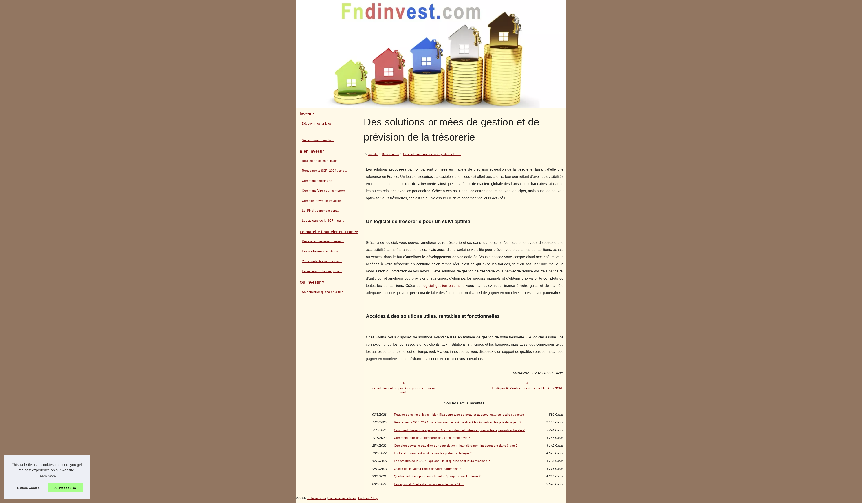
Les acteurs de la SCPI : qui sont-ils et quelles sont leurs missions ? (442, 460)
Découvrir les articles (317, 123)
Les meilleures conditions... (321, 251)
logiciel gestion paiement (443, 286)
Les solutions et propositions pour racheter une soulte (404, 390)
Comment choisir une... (318, 180)
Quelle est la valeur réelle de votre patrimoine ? (427, 468)
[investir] (431, 54)
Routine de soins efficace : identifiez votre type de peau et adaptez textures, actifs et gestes (459, 414)
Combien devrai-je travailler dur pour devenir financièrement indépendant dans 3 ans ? (455, 445)
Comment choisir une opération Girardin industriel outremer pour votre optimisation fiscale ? (459, 430)
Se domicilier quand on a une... (324, 292)
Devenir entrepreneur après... (323, 241)
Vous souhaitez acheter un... (322, 261)
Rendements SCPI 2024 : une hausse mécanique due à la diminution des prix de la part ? (457, 422)
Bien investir (390, 154)
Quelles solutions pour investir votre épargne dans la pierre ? (437, 476)
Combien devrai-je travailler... (322, 200)
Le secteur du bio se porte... (322, 271)
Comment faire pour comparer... (324, 190)
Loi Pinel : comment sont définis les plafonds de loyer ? (433, 453)
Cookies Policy (368, 498)
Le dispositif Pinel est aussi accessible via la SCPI (527, 388)
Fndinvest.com (316, 498)
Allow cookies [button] (65, 488)
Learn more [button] (47, 476)
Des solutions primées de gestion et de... (432, 154)
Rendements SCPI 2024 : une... (324, 170)
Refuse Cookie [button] (28, 488)
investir (373, 154)
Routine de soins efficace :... (322, 161)
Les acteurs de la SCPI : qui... (323, 220)
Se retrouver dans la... (318, 140)
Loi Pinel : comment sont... (321, 210)
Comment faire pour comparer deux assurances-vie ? (432, 437)
